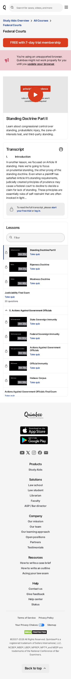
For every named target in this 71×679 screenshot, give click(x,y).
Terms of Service (26, 617)
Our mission (35, 521)
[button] (35, 42)
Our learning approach (35, 531)
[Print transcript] (61, 149)
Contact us (35, 588)
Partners (35, 542)
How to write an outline (35, 568)
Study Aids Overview (16, 20)
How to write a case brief (35, 562)
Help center (35, 599)
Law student (35, 490)
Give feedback (35, 594)
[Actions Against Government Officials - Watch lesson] (35, 351)
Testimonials (35, 547)
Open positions (35, 537)
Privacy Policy (46, 617)
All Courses (41, 20)
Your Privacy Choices (26, 625)
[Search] (12, 7)
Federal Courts (12, 25)
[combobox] (36, 7)
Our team (35, 526)
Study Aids (35, 469)
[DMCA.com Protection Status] (35, 632)
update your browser (40, 64)
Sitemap (51, 625)
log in (37, 210)
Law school (35, 484)
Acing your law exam (35, 573)
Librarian (35, 495)
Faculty (35, 500)
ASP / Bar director (35, 505)
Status (35, 604)
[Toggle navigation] (66, 7)
